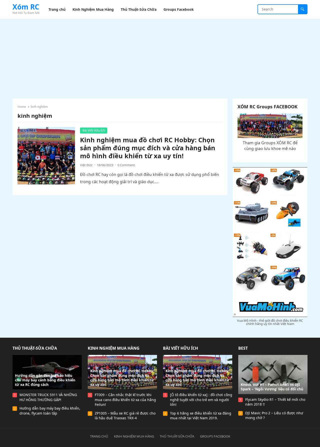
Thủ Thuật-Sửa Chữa (34, 348)
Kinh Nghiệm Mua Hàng (114, 348)
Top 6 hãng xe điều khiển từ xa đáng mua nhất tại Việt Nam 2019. (200, 416)
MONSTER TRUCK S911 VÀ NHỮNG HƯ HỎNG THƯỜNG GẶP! (48, 397)
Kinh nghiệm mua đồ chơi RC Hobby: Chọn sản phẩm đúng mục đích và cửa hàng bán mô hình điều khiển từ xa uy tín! (147, 148)
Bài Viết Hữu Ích (93, 130)
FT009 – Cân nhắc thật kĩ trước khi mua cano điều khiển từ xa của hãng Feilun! (125, 399)
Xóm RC (25, 6)
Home (22, 107)
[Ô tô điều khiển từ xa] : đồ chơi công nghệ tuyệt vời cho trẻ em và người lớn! (201, 399)
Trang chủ (99, 436)
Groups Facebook (215, 436)
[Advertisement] (160, 56)
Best (243, 348)
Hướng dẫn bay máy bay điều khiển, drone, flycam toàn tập (50, 411)
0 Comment (126, 165)
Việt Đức (86, 165)
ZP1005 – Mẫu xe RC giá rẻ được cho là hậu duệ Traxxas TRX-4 (125, 416)
